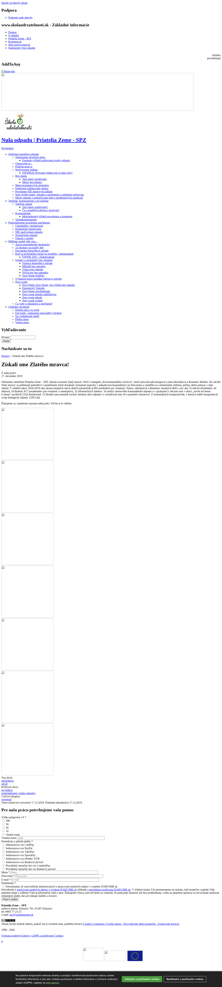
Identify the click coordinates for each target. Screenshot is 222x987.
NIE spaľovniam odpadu (28, 232)
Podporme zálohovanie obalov (32, 188)
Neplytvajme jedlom (26, 169)
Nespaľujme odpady (26, 235)
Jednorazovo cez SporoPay (20, 855)
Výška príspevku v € (13, 817)
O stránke (13, 35)
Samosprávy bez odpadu (21, 47)
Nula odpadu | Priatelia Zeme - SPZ (43, 140)
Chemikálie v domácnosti (29, 225)
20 (7, 827)
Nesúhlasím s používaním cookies (184, 979)
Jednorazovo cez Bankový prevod (24, 862)
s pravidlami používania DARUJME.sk (109, 889)
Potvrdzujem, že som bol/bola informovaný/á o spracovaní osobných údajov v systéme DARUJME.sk (61, 886)
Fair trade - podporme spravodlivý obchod (38, 313)
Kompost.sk (15, 41)
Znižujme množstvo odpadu (23, 154)
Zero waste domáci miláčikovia (39, 294)
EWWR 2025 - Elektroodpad (38, 256)
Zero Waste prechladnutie (36, 291)
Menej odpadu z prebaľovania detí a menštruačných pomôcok (49, 197)
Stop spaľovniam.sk (19, 44)
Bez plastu (21, 175)
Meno (5, 872)
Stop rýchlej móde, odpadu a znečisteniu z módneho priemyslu (49, 194)
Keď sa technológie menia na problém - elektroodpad (44, 253)
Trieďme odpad (23, 204)
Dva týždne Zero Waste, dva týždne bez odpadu (48, 285)
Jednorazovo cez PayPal (19, 848)
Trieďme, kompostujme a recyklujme (28, 200)
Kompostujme (23, 213)
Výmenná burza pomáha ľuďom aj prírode (38, 278)
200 (8, 820)
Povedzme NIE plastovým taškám (33, 191)
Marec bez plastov (32, 182)
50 (7, 824)
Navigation (7, 148)
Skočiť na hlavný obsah (14, 2)
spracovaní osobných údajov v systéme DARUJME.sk (47, 889)
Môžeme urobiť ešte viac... (23, 241)
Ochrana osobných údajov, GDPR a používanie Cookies (32, 935)
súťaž (4, 783)
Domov (12, 32)
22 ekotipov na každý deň (29, 247)
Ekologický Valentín (33, 288)
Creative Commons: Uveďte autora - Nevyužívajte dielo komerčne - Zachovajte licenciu (131, 923)
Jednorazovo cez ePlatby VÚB (23, 858)
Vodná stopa (22, 322)
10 (7, 831)
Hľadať (5, 337)
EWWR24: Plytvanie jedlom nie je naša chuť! (47, 172)
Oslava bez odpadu (32, 269)
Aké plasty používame (34, 179)
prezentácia (7, 780)
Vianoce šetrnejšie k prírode (37, 263)
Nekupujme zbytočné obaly (30, 157)
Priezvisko (8, 875)
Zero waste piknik (32, 297)
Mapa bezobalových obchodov (32, 185)
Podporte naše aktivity (20, 17)
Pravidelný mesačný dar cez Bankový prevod (30, 869)
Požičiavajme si (23, 166)
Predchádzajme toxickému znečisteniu (29, 222)
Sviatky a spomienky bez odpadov (34, 260)
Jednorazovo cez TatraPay (20, 851)
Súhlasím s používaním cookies (142, 979)
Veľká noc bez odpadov (35, 272)
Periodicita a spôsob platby (17, 841)
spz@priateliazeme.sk (21, 914)
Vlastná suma (9, 837)
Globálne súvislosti (18, 306)
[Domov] (18, 131)
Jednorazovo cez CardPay (20, 844)
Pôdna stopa (22, 319)
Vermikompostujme (26, 219)
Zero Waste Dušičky (33, 275)
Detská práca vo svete (27, 309)
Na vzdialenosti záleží (27, 316)
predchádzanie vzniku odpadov (18, 793)
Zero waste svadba (32, 300)
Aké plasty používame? (35, 207)
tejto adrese (52, 982)
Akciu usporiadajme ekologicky (32, 244)
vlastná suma (13, 834)
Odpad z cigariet (24, 238)
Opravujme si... (23, 163)
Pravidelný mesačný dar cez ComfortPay (28, 865)
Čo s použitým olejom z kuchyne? (40, 210)
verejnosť (6, 799)
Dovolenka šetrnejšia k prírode (32, 250)
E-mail (6, 879)
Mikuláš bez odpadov (34, 266)
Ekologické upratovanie (28, 228)
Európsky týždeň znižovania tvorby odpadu (46, 160)
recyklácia (6, 790)
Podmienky (8, 883)
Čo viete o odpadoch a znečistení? (34, 303)
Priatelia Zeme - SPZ (19, 38)
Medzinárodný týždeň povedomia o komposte (47, 216)
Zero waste (21, 281)
